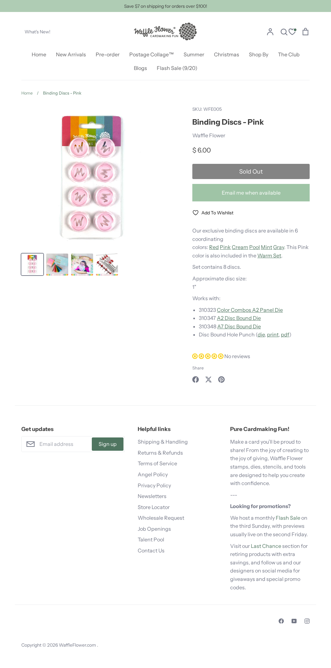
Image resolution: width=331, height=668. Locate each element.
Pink (225, 247)
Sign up (108, 444)
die (261, 334)
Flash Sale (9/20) (177, 68)
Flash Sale (288, 518)
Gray (278, 247)
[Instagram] (307, 621)
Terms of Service (157, 463)
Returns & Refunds (160, 452)
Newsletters (152, 496)
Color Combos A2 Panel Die (250, 310)
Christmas (226, 54)
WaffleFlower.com (78, 645)
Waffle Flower (208, 135)
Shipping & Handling (163, 441)
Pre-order (108, 54)
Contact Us (151, 550)
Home (39, 54)
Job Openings (154, 529)
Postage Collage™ (151, 54)
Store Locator (154, 507)
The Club (289, 54)
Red (214, 247)
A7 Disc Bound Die (239, 326)
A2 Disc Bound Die (239, 318)
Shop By (258, 54)
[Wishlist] (292, 33)
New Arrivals (71, 54)
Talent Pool (151, 539)
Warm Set (269, 255)
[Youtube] (294, 621)
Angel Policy (153, 474)
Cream (240, 247)
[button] (207, 356)
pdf (285, 334)
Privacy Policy (154, 485)
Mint (266, 247)
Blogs (140, 68)
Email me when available (251, 192)
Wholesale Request (161, 518)
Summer (194, 54)
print (273, 334)
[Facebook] (281, 621)
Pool (254, 247)
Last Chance (266, 546)
